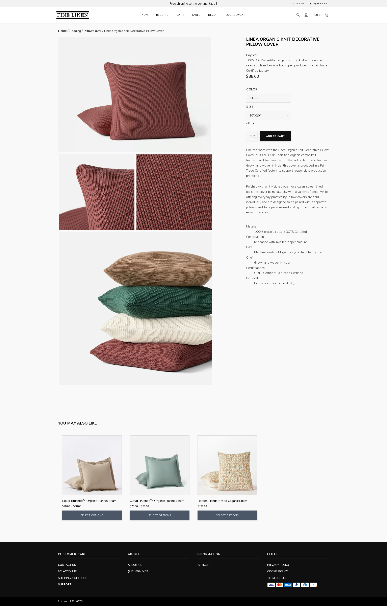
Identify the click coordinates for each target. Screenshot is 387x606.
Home (62, 31)
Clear (251, 123)
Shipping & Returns (72, 578)
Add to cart (275, 136)
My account (67, 571)
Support (64, 584)
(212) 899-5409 (319, 3)
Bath (180, 15)
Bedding (162, 15)
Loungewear (235, 15)
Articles (204, 565)
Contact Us (297, 3)
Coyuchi (251, 55)
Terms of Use (277, 578)
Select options (92, 515)
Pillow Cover (92, 31)
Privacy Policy (278, 565)
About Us (135, 565)
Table (196, 15)
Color (252, 89)
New (145, 15)
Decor (213, 15)
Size (249, 106)
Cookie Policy (277, 571)
